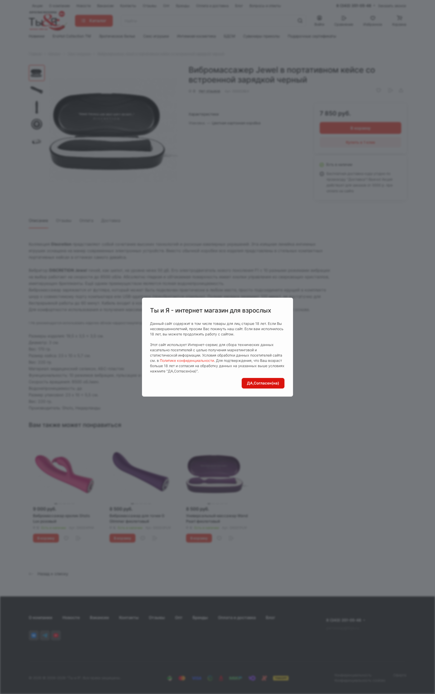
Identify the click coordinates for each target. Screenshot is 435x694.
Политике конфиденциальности (187, 360)
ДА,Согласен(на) (263, 383)
